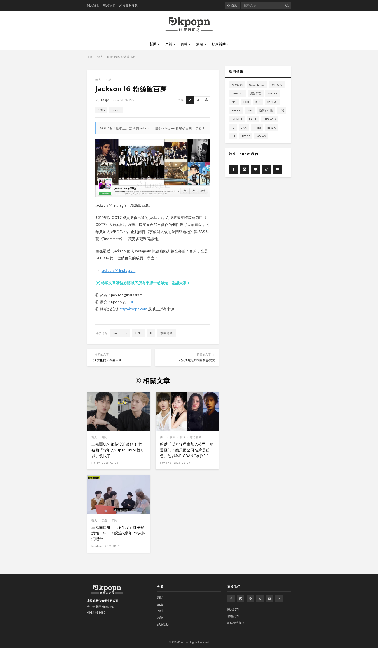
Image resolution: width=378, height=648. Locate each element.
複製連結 (166, 333)
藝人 (100, 56)
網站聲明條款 (128, 5)
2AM (244, 127)
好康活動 (219, 44)
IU (233, 127)
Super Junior (257, 84)
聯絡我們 (109, 5)
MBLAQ (261, 136)
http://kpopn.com (133, 309)
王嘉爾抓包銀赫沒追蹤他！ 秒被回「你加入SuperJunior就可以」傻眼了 (117, 450)
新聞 (153, 44)
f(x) (282, 110)
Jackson (116, 110)
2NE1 (250, 110)
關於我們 (93, 5)
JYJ (233, 136)
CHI (130, 302)
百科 (184, 44)
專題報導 (195, 437)
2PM (234, 102)
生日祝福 (276, 84)
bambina (165, 462)
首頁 (90, 56)
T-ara (257, 127)
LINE (138, 333)
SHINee (272, 93)
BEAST (236, 110)
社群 (108, 79)
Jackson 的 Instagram (118, 270)
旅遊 (199, 44)
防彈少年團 (266, 110)
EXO (246, 102)
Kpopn (105, 100)
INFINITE (237, 119)
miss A (271, 127)
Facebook (120, 333)
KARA (252, 119)
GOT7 (101, 110)
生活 (168, 44)
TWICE (246, 136)
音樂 (173, 437)
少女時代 (237, 84)
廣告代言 (255, 93)
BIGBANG (238, 93)
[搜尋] (287, 5)
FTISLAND (269, 119)
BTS (258, 102)
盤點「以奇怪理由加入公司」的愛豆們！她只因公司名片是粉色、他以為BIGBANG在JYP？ (187, 450)
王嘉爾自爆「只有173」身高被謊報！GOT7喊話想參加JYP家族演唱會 (118, 533)
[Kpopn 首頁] (189, 24)
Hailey (95, 462)
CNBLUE (272, 102)
